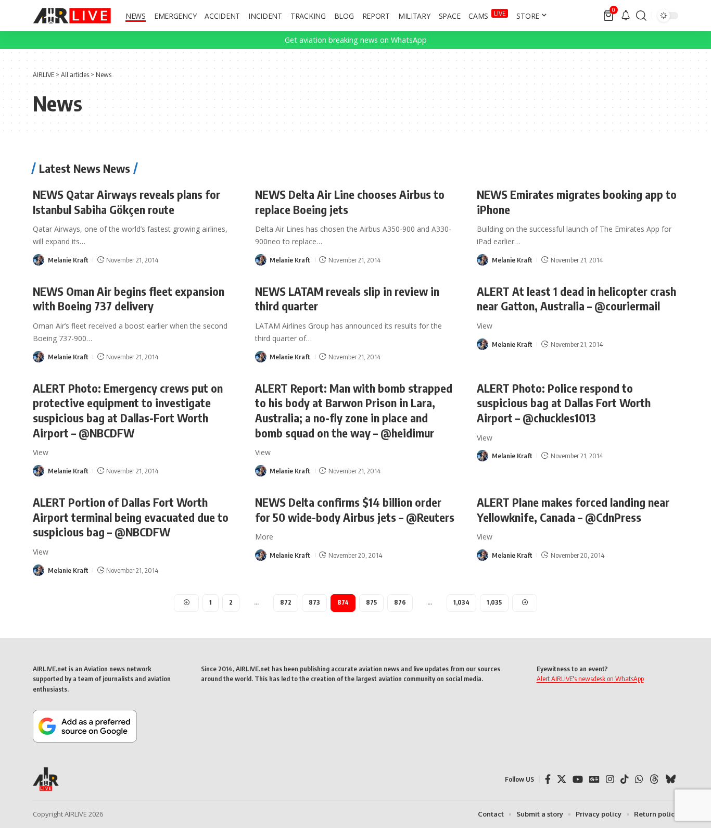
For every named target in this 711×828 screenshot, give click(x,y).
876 (400, 602)
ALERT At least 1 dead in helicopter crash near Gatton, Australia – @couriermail (576, 298)
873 (314, 602)
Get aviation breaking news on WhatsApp (356, 40)
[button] (641, 15)
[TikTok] (624, 779)
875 (371, 602)
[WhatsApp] (639, 779)
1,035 (494, 602)
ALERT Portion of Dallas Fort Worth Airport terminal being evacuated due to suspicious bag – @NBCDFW (130, 517)
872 (285, 602)
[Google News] (594, 779)
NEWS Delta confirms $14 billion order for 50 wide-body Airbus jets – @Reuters (354, 509)
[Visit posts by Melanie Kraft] (38, 260)
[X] (561, 779)
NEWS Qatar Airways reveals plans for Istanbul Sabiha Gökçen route (126, 202)
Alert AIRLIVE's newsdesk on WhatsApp (590, 678)
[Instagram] (610, 779)
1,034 (461, 602)
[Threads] (654, 779)
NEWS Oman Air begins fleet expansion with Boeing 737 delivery (128, 298)
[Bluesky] (670, 779)
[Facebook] (547, 779)
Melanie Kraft (68, 260)
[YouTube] (578, 779)
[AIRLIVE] (72, 15)
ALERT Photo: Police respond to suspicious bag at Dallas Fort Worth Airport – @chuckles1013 (564, 403)
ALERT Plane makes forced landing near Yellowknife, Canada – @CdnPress (573, 509)
